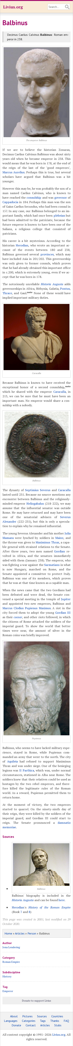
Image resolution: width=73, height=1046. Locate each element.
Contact (31, 1025)
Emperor (7, 991)
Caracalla (59, 392)
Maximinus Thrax (47, 542)
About (14, 1016)
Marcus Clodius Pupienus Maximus (26, 608)
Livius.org (13, 7)
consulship (34, 197)
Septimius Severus (37, 490)
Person (32, 933)
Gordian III (63, 613)
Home (8, 933)
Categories (28, 1021)
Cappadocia (10, 202)
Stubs (57, 1025)
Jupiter (66, 599)
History (6, 976)
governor (60, 197)
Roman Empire (11, 962)
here (62, 900)
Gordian (59, 551)
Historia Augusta (52, 284)
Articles (20, 933)
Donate (16, 1025)
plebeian (59, 215)
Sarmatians (52, 565)
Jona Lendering (11, 947)
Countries (57, 1016)
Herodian (22, 245)
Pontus (65, 289)
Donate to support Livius (36, 1000)
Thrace (7, 293)
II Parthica (26, 770)
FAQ (66, 1021)
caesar (18, 617)
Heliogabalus (35, 503)
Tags (43, 1021)
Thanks (54, 1021)
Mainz (59, 538)
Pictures (27, 1016)
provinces (47, 254)
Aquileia (12, 761)
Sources (42, 1016)
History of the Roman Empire (49, 907)
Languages (10, 1021)
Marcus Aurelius (13, 172)
